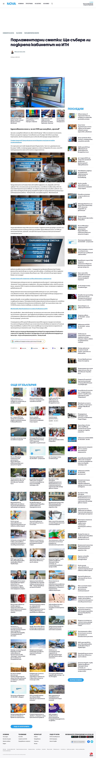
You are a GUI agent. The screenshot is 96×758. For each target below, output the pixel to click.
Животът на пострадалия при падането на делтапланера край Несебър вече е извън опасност (55, 653)
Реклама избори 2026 (11, 749)
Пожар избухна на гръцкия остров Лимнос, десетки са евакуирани (84, 350)
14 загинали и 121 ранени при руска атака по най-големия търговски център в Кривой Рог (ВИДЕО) (85, 611)
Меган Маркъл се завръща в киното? (84, 306)
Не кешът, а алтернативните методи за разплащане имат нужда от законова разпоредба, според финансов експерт (18, 631)
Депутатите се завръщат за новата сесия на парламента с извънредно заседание (18, 505)
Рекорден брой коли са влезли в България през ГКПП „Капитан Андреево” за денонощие (37, 440)
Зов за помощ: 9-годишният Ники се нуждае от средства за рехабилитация (18, 401)
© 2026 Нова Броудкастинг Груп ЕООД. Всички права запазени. (14, 754)
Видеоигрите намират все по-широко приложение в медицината (85, 449)
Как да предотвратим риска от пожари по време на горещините (18, 716)
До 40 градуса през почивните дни (55, 457)
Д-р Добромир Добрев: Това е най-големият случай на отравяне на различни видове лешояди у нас (37, 482)
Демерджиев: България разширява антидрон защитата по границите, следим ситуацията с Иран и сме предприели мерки (18, 584)
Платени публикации (7, 750)
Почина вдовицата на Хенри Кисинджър (85, 359)
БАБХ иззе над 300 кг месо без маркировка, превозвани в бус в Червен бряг (18, 561)
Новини (21, 3)
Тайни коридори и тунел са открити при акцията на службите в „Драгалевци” (85, 252)
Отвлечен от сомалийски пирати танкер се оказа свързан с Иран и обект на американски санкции (85, 338)
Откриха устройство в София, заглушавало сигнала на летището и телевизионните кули (18, 542)
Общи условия (49, 749)
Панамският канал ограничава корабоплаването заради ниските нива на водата (84, 483)
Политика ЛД (63, 749)
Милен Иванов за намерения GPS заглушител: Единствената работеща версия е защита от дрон (17, 460)
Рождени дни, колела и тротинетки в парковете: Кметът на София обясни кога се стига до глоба (37, 676)
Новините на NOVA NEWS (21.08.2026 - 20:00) (85, 438)
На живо (46, 3)
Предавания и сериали (24, 741)
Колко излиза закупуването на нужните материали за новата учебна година (18, 524)
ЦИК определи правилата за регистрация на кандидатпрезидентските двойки (57, 717)
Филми (35, 743)
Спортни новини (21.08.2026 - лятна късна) (84, 316)
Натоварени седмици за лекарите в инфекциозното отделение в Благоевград (85, 174)
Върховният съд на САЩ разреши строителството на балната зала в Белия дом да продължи (85, 264)
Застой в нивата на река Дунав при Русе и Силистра (36, 523)
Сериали (36, 741)
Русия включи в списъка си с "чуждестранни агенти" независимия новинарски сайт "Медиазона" (85, 394)
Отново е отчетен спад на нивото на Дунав (18, 438)
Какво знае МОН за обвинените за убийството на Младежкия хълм (55, 401)
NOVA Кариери (53, 738)
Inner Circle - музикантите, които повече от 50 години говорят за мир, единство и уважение (85, 128)
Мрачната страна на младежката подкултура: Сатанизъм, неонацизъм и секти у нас (85, 524)
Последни (5, 736)
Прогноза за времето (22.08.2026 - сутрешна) (37, 457)
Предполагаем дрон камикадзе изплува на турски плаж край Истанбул (37, 652)
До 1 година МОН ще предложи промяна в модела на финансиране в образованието (18, 419)
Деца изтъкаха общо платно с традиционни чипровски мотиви (37, 400)
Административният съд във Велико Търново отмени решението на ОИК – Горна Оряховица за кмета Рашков (37, 584)
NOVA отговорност (55, 736)
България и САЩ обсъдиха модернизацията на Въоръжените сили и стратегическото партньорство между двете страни (56, 483)
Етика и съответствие (80, 749)
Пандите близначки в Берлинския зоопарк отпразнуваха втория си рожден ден (85, 382)
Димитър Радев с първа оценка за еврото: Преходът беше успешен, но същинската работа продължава (56, 562)
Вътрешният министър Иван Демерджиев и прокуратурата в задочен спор (56, 505)
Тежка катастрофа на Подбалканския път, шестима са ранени (56, 628)
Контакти (44, 749)
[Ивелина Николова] (12, 52)
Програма (29, 3)
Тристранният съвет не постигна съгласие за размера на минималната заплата (56, 542)
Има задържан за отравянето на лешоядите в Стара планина (55, 698)
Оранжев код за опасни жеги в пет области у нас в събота (37, 560)
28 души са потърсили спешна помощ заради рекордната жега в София (37, 542)
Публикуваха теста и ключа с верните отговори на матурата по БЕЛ (56, 607)
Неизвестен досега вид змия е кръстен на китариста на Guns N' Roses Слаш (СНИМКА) (85, 297)
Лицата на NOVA (22, 738)
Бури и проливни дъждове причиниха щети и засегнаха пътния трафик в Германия (84, 276)
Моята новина (6, 741)
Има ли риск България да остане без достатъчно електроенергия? (56, 523)
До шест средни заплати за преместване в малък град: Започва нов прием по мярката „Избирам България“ (18, 677)
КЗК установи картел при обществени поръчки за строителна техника (37, 698)
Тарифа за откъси (31, 749)
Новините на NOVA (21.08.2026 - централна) (83, 472)
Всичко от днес (7, 738)
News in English (53, 741)
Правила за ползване (70, 749)
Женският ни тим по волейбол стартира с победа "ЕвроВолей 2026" (85, 405)
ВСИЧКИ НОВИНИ (76, 680)
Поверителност (56, 749)
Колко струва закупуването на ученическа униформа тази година (37, 419)
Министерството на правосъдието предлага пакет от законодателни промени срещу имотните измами (18, 608)
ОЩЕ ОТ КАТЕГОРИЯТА (21, 726)
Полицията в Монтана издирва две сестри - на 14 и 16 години (56, 675)
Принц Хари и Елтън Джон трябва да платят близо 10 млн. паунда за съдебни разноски (84, 428)
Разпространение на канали (21, 749)
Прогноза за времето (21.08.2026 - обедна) (17, 696)
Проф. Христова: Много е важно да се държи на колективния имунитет (37, 628)
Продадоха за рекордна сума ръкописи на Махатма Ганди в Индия (85, 416)
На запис (38, 3)
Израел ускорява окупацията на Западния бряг (83, 557)
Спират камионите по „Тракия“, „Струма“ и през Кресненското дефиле (37, 716)
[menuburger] (4, 3)
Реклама (4, 749)
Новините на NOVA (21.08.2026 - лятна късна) (84, 326)
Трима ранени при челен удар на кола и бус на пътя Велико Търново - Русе (18, 481)
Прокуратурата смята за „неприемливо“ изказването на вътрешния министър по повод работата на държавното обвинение (37, 608)
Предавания (37, 738)
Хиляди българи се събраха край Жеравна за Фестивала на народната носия (37, 505)
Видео (4, 743)
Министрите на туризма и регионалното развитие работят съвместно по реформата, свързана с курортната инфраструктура (56, 585)
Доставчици (38, 749)
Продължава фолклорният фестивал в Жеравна (56, 439)
